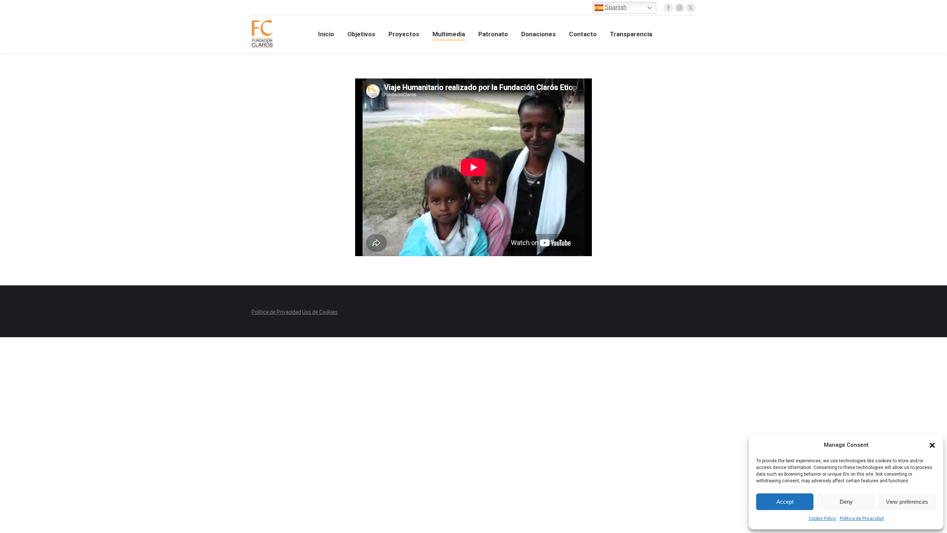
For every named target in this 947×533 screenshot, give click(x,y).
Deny (846, 502)
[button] (932, 445)
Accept (784, 502)
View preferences (907, 502)
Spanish (615, 7)
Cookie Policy (822, 518)
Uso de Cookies (320, 312)
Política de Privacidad (862, 518)
